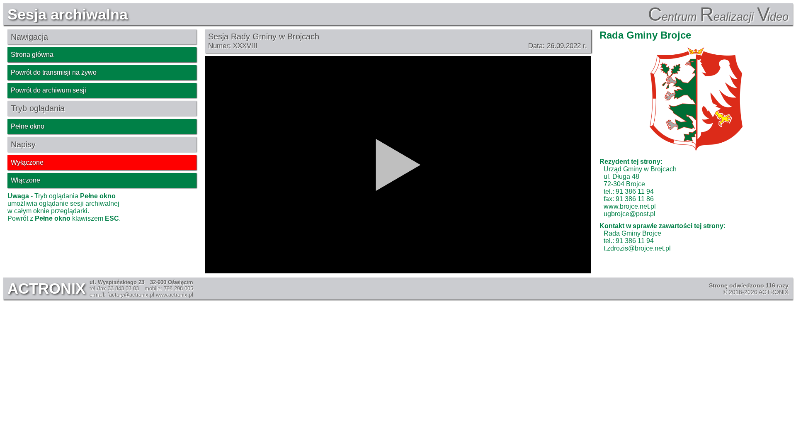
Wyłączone (27, 162)
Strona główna (32, 54)
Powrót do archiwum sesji (48, 90)
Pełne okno (27, 126)
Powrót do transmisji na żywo (54, 72)
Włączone (25, 180)
